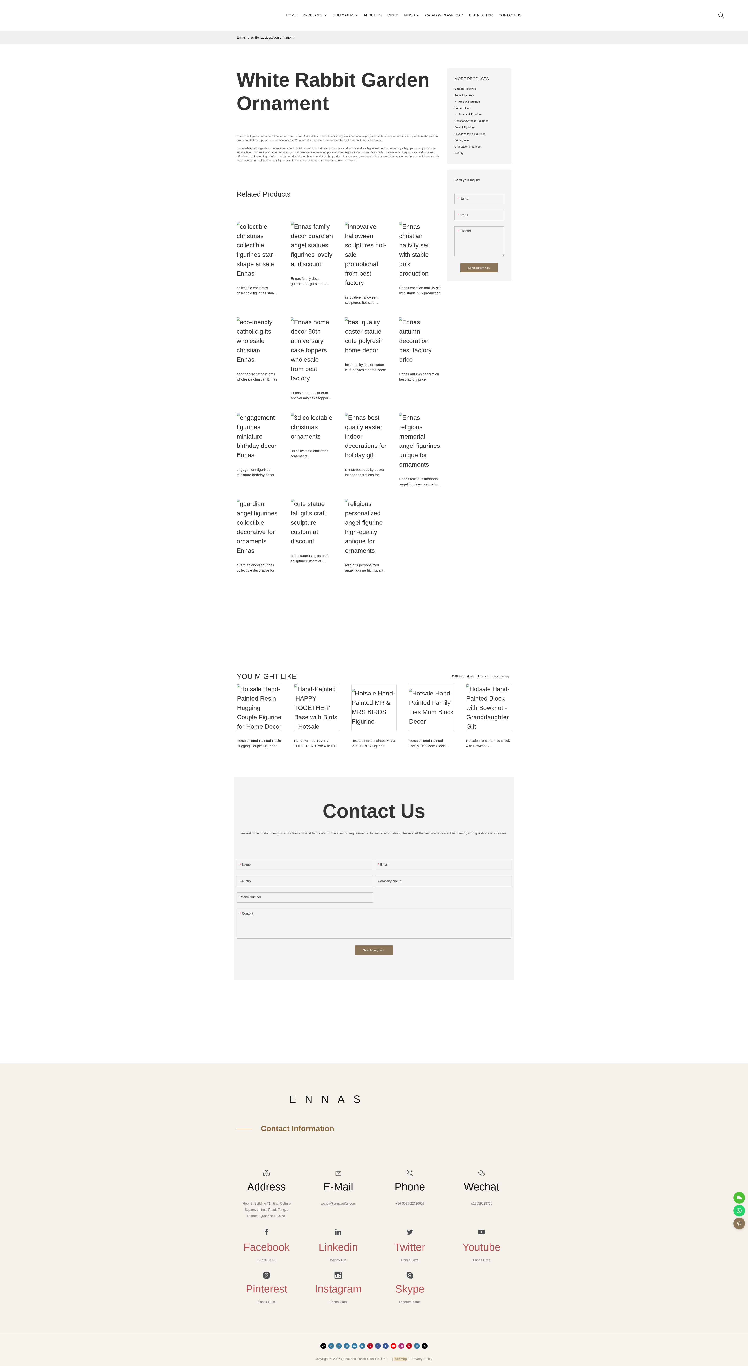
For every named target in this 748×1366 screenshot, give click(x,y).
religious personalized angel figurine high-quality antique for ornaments (365, 568)
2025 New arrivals (463, 676)
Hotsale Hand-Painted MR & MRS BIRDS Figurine (373, 743)
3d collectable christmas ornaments (309, 453)
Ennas (241, 37)
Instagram (338, 1289)
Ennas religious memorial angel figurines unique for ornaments (418, 482)
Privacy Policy (421, 1359)
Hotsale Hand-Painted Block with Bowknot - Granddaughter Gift (488, 744)
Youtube (481, 1247)
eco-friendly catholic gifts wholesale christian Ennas (257, 376)
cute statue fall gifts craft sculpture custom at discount (310, 559)
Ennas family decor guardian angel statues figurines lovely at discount (311, 282)
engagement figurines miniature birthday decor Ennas (255, 473)
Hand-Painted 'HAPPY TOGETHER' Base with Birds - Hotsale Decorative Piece (316, 744)
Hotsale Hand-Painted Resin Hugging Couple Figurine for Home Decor (259, 744)
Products (483, 676)
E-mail (338, 1186)
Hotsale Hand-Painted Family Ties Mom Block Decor (427, 744)
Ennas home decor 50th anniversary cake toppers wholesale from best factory (310, 396)
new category (501, 676)
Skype (409, 1289)
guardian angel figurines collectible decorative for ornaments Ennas (255, 568)
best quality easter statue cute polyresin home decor (365, 367)
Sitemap (400, 1359)
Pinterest (266, 1289)
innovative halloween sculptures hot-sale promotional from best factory (362, 300)
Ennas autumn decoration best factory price (419, 376)
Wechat (481, 1186)
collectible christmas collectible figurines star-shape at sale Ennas (255, 291)
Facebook (266, 1247)
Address (266, 1186)
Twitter (409, 1247)
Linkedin (338, 1247)
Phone (410, 1186)
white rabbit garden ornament (272, 37)
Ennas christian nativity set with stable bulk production (420, 290)
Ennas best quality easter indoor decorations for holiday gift (364, 473)
